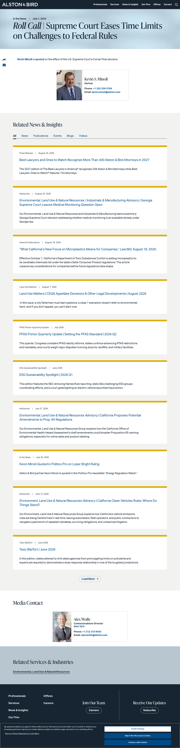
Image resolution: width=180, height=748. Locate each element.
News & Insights (130, 4)
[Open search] (176, 4)
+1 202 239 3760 (102, 88)
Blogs (70, 136)
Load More (88, 579)
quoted (39, 59)
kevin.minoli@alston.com (106, 92)
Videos (83, 136)
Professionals (100, 4)
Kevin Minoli (24, 59)
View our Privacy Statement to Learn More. (22, 734)
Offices (157, 4)
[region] (90, 735)
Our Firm (146, 4)
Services (114, 4)
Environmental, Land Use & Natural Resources (41, 672)
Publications (40, 136)
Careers (168, 4)
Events (57, 136)
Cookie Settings (137, 729)
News (24, 136)
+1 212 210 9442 (91, 632)
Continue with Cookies (137, 742)
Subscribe (149, 710)
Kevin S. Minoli (96, 79)
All (14, 136)
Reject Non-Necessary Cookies (138, 736)
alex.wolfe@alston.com (94, 635)
